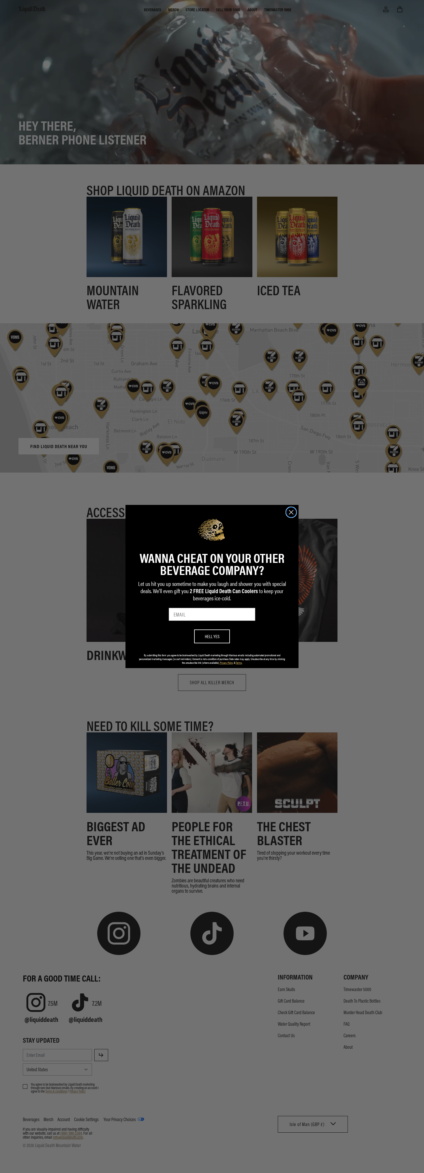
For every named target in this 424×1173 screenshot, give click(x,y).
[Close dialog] (291, 512)
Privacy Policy (226, 663)
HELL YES (212, 636)
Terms (239, 663)
